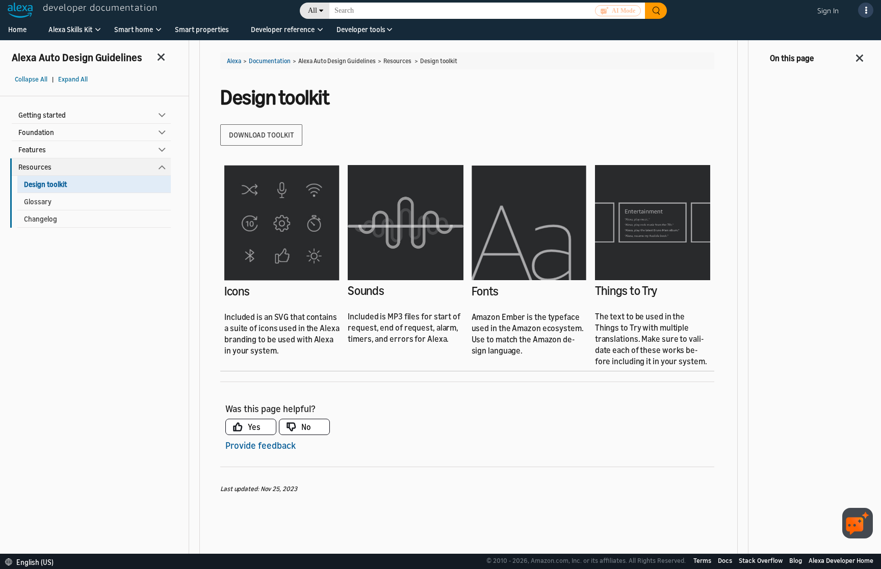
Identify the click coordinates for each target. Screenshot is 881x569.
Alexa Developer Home (841, 560)
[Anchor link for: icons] (256, 290)
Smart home (133, 29)
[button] (70, 33)
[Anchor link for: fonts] (505, 290)
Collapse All (31, 79)
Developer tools (360, 29)
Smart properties (202, 29)
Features (32, 149)
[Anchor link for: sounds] (390, 289)
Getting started (42, 115)
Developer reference (283, 29)
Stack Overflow (761, 560)
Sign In (828, 10)
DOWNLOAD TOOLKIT (261, 134)
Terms (703, 560)
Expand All (73, 79)
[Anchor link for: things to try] (663, 289)
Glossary (37, 201)
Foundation (36, 132)
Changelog (40, 218)
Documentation (270, 61)
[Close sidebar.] (161, 56)
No (306, 427)
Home (17, 29)
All (312, 10)
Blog (796, 560)
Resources (34, 166)
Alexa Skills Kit (70, 29)
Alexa (234, 61)
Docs (726, 560)
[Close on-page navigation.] (860, 55)
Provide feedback (260, 445)
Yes (254, 427)
